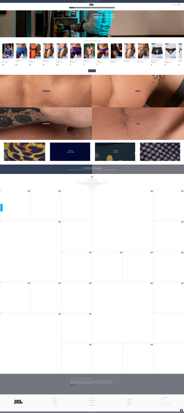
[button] (177, 4)
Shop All (55, 398)
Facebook (129, 399)
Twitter (129, 404)
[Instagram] (174, 4)
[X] (175, 4)
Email (162, 399)
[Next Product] (183, 50)
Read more (72, 384)
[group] (92, 54)
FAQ (92, 398)
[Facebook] (172, 4)
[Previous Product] (0, 50)
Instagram (128, 401)
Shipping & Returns (92, 400)
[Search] (114, 5)
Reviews (1, 207)
